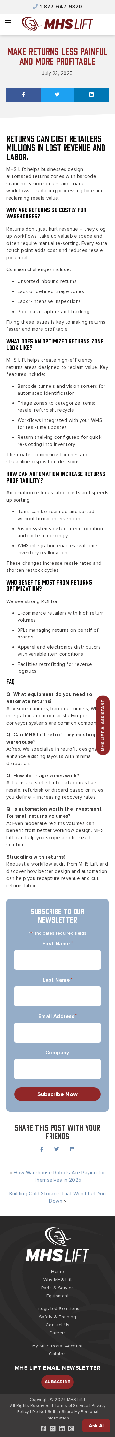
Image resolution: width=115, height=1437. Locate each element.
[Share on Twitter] (58, 95)
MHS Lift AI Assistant (102, 725)
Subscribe (57, 1381)
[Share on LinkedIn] (91, 95)
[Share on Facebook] (23, 95)
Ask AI (96, 1426)
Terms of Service (71, 1405)
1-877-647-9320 (61, 7)
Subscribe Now (57, 1094)
